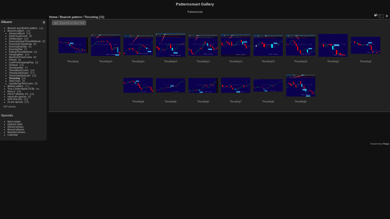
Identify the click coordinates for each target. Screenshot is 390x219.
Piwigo (386, 144)
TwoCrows (15, 80)
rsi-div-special (15, 102)
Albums (6, 22)
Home (53, 17)
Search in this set (72, 23)
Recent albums (16, 129)
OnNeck (13, 65)
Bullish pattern (15, 86)
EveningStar (16, 49)
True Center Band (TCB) (21, 88)
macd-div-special (17, 96)
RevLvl (11, 91)
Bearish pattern (16, 30)
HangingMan (16, 54)
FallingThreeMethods (20, 51)
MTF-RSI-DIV (15, 99)
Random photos (16, 132)
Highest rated (15, 124)
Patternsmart (195, 11)
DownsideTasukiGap (20, 44)
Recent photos (16, 127)
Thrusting (14, 78)
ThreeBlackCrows (19, 70)
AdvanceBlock (17, 33)
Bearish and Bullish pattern (22, 28)
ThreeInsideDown (19, 73)
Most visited (14, 121)
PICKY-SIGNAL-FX (18, 94)
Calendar (13, 134)
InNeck (13, 59)
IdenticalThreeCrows (20, 57)
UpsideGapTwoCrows (21, 83)
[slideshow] (387, 16)
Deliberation (16, 38)
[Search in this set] (375, 14)
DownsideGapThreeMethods (25, 41)
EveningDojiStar (18, 46)
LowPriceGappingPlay (21, 62)
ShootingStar (16, 67)
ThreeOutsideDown (19, 75)
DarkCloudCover (18, 36)
